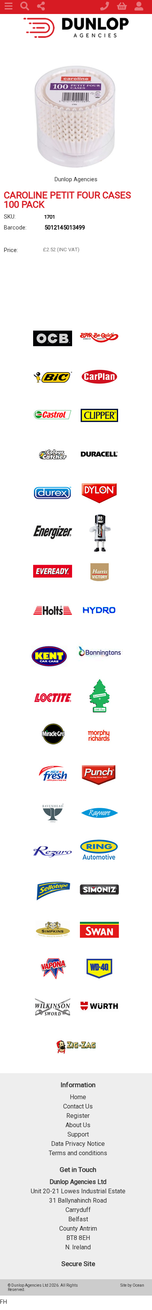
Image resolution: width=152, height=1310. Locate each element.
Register (78, 1115)
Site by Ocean (132, 1285)
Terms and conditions (78, 1153)
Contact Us (78, 1106)
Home (78, 1097)
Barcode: (15, 227)
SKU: (10, 216)
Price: (11, 250)
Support (78, 1134)
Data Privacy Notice (78, 1143)
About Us (77, 1125)
